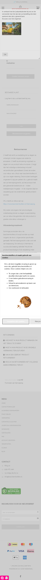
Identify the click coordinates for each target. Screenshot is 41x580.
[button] (15, 321)
